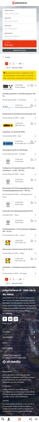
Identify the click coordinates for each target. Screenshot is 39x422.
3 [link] (13, 63)
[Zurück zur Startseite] (11, 363)
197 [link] (20, 63)
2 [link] (10, 63)
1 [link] (6, 63)
